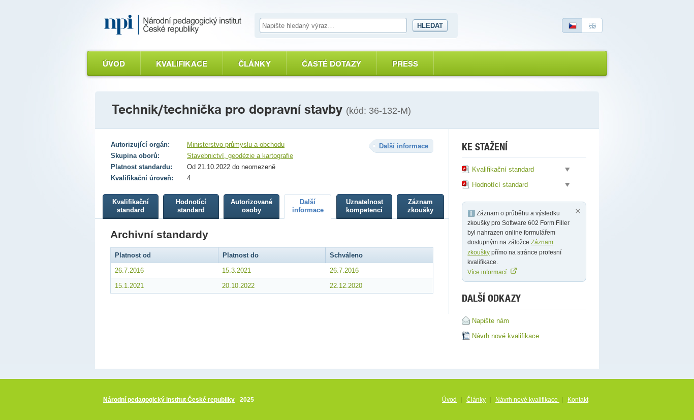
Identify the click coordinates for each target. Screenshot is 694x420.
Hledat (430, 25)
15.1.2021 (129, 285)
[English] (592, 25)
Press (405, 64)
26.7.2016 (129, 270)
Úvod (114, 64)
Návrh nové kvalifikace (527, 399)
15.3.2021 (236, 270)
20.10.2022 (238, 285)
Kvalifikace (181, 64)
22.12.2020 (346, 285)
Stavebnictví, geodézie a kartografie (240, 155)
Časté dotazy (331, 64)
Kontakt (577, 399)
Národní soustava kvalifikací (175, 25)
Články (254, 64)
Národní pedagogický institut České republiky (169, 399)
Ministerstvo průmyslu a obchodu (236, 144)
